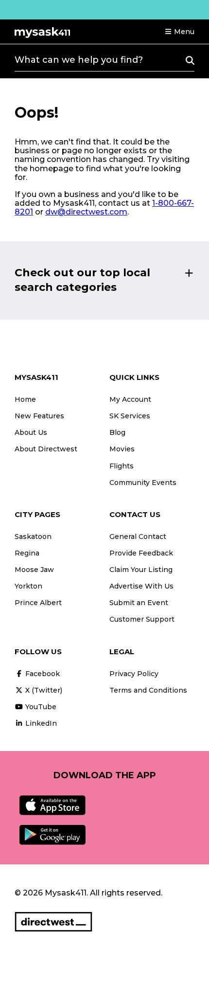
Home (25, 399)
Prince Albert (38, 602)
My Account (130, 399)
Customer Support (141, 619)
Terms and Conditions (148, 690)
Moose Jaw (34, 569)
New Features (39, 416)
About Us (31, 432)
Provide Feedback (141, 553)
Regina (27, 553)
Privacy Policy (133, 673)
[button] (179, 31)
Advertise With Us (141, 586)
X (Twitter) (42, 690)
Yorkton (28, 586)
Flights (121, 466)
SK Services (129, 416)
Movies (122, 449)
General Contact (137, 536)
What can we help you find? (79, 59)
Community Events (142, 482)
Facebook (41, 673)
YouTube (39, 706)
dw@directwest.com (86, 211)
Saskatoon (33, 536)
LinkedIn (40, 723)
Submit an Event (138, 602)
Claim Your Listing (141, 569)
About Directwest (46, 449)
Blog (117, 432)
